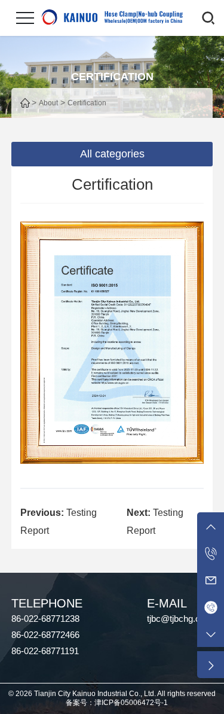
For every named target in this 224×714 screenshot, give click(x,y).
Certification (86, 103)
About (48, 103)
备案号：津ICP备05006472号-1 (117, 702)
